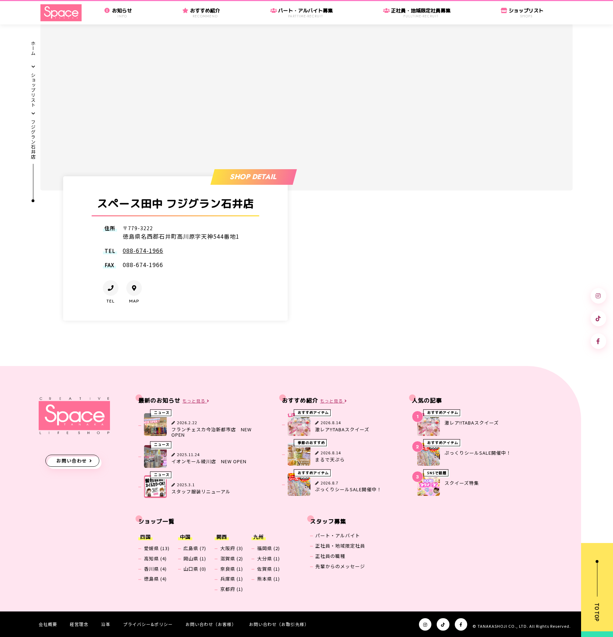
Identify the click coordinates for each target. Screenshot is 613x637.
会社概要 (48, 624)
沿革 (105, 624)
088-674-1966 (143, 250)
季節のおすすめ (311, 442)
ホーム (33, 48)
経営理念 (79, 624)
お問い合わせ (71, 460)
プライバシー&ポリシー (148, 624)
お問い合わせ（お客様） (211, 624)
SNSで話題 (437, 472)
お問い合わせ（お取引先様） (279, 624)
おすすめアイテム (313, 412)
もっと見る (194, 401)
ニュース (162, 412)
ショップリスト (33, 90)
